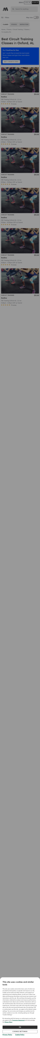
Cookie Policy (19, 1034)
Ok (20, 1027)
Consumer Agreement (18, 1020)
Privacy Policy (8, 1022)
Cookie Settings (20, 1031)
